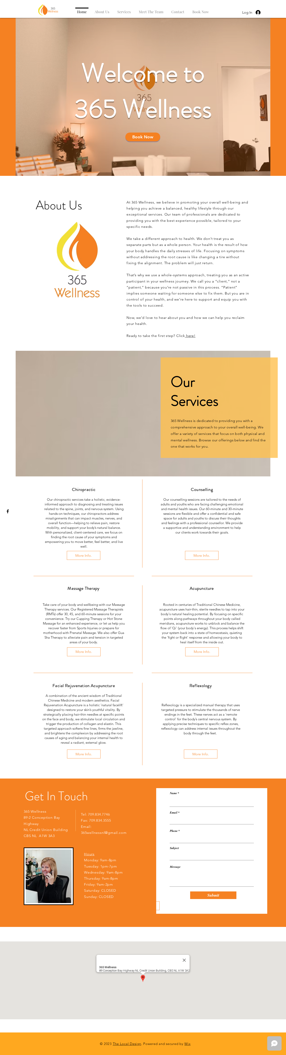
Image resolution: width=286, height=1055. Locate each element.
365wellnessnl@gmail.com (103, 833)
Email (173, 812)
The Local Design (127, 1044)
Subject (174, 848)
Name (173, 793)
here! (190, 336)
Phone (174, 830)
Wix (187, 1044)
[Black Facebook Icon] (7, 511)
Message (175, 866)
